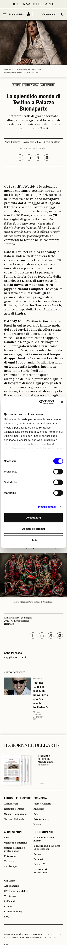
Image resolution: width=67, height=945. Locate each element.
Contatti (8, 906)
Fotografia (25, 149)
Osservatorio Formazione (41, 871)
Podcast (38, 859)
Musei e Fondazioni (15, 814)
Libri (6, 838)
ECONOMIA (40, 798)
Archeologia (11, 804)
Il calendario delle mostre (44, 839)
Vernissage (10, 866)
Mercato (38, 824)
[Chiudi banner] (62, 402)
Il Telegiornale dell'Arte (17, 891)
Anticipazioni (47, 85)
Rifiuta (33, 540)
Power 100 (39, 864)
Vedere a (9, 861)
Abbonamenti (49, 14)
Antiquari (39, 809)
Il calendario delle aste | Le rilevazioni (47, 847)
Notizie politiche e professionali (14, 849)
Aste (36, 814)
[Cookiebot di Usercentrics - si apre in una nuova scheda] (40, 402)
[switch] (58, 471)
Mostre (16, 85)
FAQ (6, 917)
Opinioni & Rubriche (15, 843)
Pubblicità (9, 901)
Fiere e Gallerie (42, 804)
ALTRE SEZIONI (13, 832)
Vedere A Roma (31, 85)
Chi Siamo (10, 881)
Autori (37, 854)
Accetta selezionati (33, 528)
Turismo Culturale (14, 819)
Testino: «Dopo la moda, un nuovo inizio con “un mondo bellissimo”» (40, 695)
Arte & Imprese (42, 819)
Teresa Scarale (37, 713)
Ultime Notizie (15, 15)
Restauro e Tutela (14, 809)
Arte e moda (39, 149)
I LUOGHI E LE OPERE (17, 798)
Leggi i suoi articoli (15, 657)
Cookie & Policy (13, 911)
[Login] (29, 14)
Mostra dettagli (47, 506)
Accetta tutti (33, 517)
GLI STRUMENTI (43, 832)
